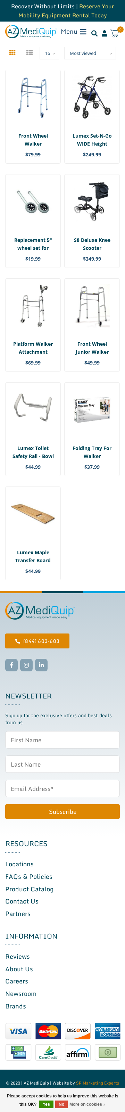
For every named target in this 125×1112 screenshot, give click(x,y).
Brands (15, 1006)
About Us (19, 969)
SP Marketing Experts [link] (97, 1083)
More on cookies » (87, 1104)
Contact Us (22, 901)
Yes (46, 1104)
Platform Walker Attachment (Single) (33, 352)
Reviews (17, 956)
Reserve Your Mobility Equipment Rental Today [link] (66, 11)
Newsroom (20, 993)
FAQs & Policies (28, 876)
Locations (19, 864)
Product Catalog (29, 889)
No (61, 1104)
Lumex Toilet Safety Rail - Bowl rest (33, 456)
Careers (16, 981)
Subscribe (62, 811)
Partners (18, 913)
